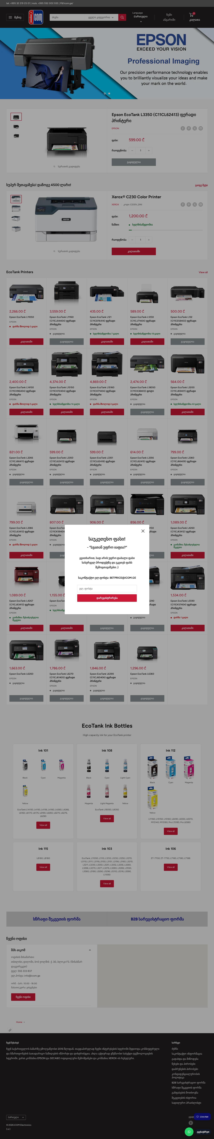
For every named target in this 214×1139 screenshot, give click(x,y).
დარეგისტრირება (107, 597)
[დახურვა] (143, 530)
